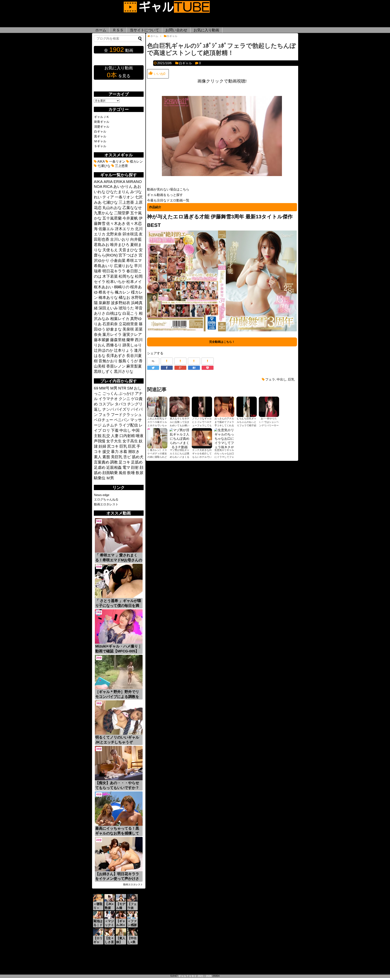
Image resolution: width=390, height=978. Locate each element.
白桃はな (114, 313)
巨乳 (291, 379)
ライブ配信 (128, 425)
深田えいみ (108, 308)
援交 (106, 451)
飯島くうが (128, 361)
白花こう (130, 313)
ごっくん (110, 393)
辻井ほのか (103, 350)
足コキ (124, 462)
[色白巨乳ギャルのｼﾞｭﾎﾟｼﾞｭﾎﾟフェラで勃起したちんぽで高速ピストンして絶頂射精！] (194, 368)
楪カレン (136, 161)
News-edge (101, 495)
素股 (106, 457)
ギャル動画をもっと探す (165, 195)
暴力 (115, 451)
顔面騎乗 (110, 473)
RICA (108, 186)
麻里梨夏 (134, 366)
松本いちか (116, 282)
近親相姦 (114, 467)
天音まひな (128, 250)
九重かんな (103, 213)
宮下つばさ (128, 255)
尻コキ (113, 446)
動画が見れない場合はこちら (168, 189)
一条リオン (116, 161)
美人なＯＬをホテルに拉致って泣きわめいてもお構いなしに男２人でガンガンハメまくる (179, 425)
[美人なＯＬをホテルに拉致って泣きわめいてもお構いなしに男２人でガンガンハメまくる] (179, 407)
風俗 (122, 473)
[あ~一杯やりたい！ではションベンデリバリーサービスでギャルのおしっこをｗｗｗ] (269, 407)
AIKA (101, 161)
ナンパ (108, 409)
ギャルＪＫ (101, 117)
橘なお (124, 297)
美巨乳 (116, 457)
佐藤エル (106, 229)
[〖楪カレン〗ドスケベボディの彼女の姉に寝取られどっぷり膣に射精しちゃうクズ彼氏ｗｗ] (157, 438)
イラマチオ (108, 399)
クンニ (124, 399)
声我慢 (99, 441)
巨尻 (132, 446)
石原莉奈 (110, 324)
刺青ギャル (101, 121)
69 (96, 388)
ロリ (106, 430)
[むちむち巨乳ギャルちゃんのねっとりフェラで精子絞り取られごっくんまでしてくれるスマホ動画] (246, 407)
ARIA (108, 181)
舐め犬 (137, 457)
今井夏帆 (130, 218)
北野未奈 (114, 234)
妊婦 (102, 446)
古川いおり (119, 239)
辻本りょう (123, 350)
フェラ (270, 379)
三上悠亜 (121, 166)
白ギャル (185, 63)
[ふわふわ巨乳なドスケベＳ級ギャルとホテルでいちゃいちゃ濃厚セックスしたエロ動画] (157, 407)
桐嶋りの (121, 287)
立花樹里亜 (128, 324)
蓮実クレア (132, 334)
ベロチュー (103, 420)
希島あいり (103, 266)
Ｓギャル (100, 146)
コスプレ (106, 404)
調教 (114, 462)
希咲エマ (134, 260)
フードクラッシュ (126, 414)
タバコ (120, 404)
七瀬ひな (103, 166)
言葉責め (101, 462)
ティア (108, 197)
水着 (123, 451)
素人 (98, 457)
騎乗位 (99, 478)
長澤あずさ (116, 356)
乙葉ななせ (132, 208)
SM (130, 388)
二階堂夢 (121, 213)
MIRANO (134, 181)
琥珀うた (126, 308)
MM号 (104, 388)
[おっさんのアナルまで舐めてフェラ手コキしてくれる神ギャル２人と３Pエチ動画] (224, 407)
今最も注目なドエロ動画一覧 (168, 200)
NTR (122, 388)
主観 (98, 436)
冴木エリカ (124, 229)
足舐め (137, 462)
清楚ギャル (101, 126)
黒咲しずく (103, 371)
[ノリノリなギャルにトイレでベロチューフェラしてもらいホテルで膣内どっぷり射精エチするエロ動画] (202, 407)
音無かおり (108, 361)
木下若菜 (110, 276)
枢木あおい (103, 287)
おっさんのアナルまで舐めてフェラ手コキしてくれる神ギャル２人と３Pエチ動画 (224, 425)
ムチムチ (110, 425)
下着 (115, 430)
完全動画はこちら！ (222, 341)
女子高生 (130, 441)
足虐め (99, 467)
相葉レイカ (119, 319)
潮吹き (134, 451)
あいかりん (123, 186)
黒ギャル (100, 136)
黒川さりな (123, 371)
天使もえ (110, 250)
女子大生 (114, 441)
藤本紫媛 (101, 340)
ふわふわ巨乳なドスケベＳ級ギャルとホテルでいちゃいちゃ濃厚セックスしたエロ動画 (157, 425)
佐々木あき (116, 223)
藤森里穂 (118, 340)
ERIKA (119, 181)
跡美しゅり (132, 345)
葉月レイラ (112, 334)
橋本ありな (108, 297)
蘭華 (130, 340)
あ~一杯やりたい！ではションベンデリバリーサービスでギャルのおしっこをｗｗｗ (269, 425)
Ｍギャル (100, 141)
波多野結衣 (120, 303)
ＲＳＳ (118, 30)
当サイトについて (144, 30)
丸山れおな (112, 208)
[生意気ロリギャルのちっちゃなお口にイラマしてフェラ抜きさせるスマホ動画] (224, 438)
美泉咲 (128, 329)
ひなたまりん (117, 192)
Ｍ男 (110, 478)
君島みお (101, 245)
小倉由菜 (118, 260)
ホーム (100, 30)
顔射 (135, 467)
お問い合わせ (176, 30)
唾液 (139, 436)
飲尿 (139, 473)
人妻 (115, 436)
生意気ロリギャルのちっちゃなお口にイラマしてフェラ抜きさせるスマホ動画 (224, 457)
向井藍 (136, 239)
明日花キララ (114, 271)
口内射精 (127, 436)
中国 (136, 430)
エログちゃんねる (106, 499)
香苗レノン (116, 366)
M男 (113, 388)
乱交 (106, 436)
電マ (126, 467)
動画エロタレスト (106, 504)
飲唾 (131, 473)
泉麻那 (104, 303)
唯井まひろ (119, 245)
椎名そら (106, 292)
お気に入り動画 (206, 30)
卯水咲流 (130, 234)
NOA (98, 186)
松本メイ (134, 282)
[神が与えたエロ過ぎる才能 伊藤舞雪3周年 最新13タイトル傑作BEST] (222, 331)
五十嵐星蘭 (112, 218)
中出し (281, 379)
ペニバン (121, 420)
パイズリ (122, 409)
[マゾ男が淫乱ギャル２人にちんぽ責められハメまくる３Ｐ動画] (179, 438)
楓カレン (122, 292)
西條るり (114, 345)
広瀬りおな (123, 266)
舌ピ (127, 457)
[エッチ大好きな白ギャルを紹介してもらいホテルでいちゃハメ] (202, 438)
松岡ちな (126, 276)
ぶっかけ (126, 393)
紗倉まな (114, 329)
